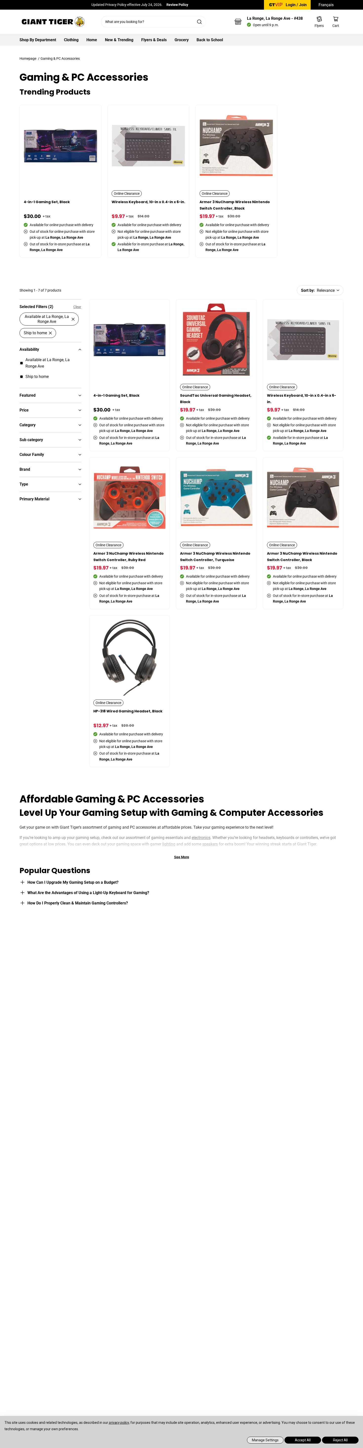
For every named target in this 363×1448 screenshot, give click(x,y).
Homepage (28, 58)
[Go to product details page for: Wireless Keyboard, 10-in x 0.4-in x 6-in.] (149, 181)
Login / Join (296, 4)
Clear (77, 307)
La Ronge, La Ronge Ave (275, 18)
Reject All (340, 1440)
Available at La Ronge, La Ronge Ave (47, 319)
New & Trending (119, 40)
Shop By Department (38, 40)
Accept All (303, 1440)
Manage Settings (265, 1440)
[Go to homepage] (53, 22)
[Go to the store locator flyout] (238, 22)
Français (326, 4)
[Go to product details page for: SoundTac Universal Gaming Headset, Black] (216, 375)
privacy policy (119, 1423)
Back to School (210, 40)
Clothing (71, 40)
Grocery (182, 40)
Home (91, 40)
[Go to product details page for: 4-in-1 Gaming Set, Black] (61, 181)
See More (181, 857)
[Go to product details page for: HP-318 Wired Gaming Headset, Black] (129, 691)
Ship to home (35, 333)
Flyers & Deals (154, 40)
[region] (50, 536)
